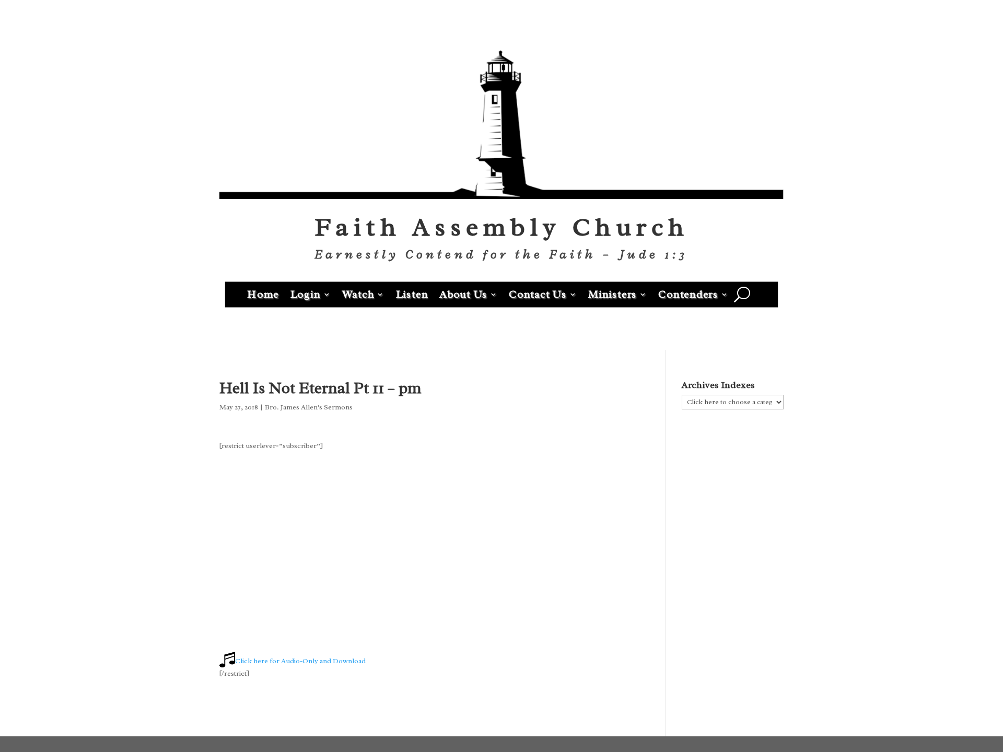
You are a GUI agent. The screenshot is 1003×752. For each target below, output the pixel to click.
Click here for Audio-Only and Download (300, 660)
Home (263, 293)
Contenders (688, 293)
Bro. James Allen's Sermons (309, 407)
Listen (412, 293)
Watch (358, 293)
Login (305, 293)
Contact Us (538, 293)
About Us (463, 293)
